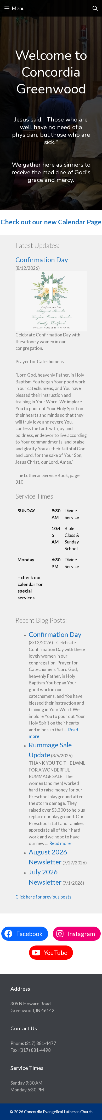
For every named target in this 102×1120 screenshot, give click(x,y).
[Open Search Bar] (95, 8)
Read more (60, 843)
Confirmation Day (41, 259)
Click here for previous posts (43, 897)
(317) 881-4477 (40, 1043)
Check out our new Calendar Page (51, 222)
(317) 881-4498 (35, 1050)
